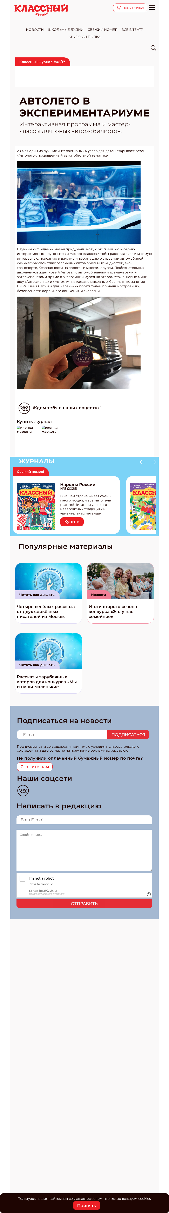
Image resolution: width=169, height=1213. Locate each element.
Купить (72, 521)
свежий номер (102, 30)
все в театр (132, 30)
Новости (98, 595)
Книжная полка (85, 37)
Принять (86, 1205)
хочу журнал (133, 8)
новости (35, 30)
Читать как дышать (37, 595)
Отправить (84, 903)
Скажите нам (34, 766)
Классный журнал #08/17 (42, 62)
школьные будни (65, 30)
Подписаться (128, 734)
